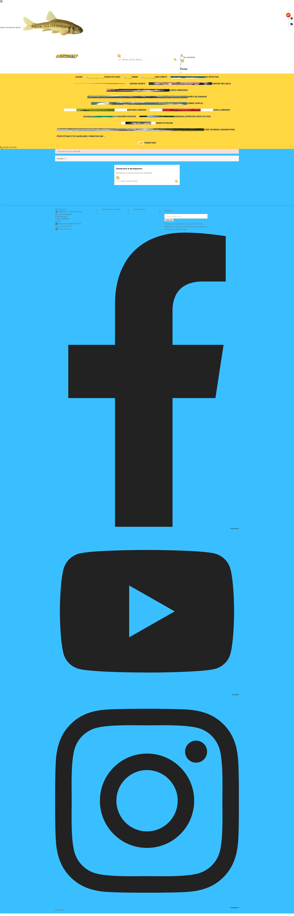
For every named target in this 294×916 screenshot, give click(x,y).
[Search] (175, 59)
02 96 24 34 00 (8, 147)
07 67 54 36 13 (64, 229)
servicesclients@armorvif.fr (69, 223)
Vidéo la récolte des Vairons (10, 27)
